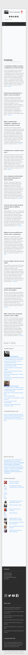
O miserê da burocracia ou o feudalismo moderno (14, 387)
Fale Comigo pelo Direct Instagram (10, 577)
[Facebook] (17, 595)
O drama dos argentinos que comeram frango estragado (13, 619)
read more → (10, 86)
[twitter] (9, 16)
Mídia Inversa (22, 653)
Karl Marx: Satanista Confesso (15, 505)
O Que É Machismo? (13, 512)
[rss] (16, 16)
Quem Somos (6, 578)
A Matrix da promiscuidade (9, 396)
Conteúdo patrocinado (8, 573)
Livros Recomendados (8, 575)
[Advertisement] (14, 42)
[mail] (18, 16)
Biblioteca (11, 653)
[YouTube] (13, 595)
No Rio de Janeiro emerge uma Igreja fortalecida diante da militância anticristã (13, 206)
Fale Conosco (16, 653)
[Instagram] (6, 595)
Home (12, 61)
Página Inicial (6, 653)
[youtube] (13, 16)
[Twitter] (9, 595)
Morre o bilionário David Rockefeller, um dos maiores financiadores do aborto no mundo (13, 178)
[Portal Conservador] (14, 13)
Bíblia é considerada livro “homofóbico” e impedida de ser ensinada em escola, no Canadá (12, 123)
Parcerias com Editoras (8, 574)
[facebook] (11, 16)
